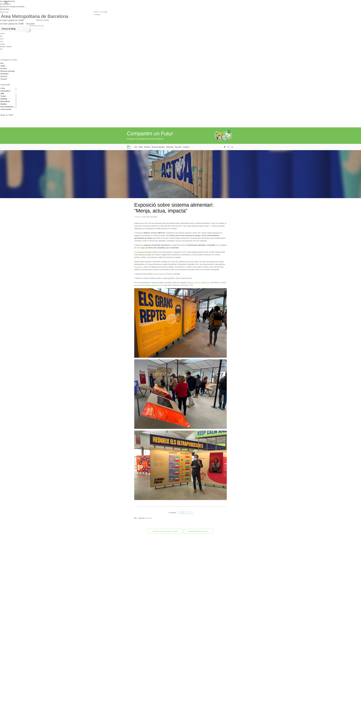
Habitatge (3, 99)
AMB (2, 93)
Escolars (3, 68)
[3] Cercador (4, 9)
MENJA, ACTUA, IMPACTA (198, 283)
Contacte (3, 79)
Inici (1, 63)
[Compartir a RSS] (232, 147)
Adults (2, 66)
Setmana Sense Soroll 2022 (198, 531)
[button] (34, 12)
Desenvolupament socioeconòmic (7, 108)
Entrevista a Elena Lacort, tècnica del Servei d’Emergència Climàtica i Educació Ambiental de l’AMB (168, 531)
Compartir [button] (97, 14)
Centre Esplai (159, 274)
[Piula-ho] (182, 512)
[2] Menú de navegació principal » (12, 7)
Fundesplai (138, 267)
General (149, 518)
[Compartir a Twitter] (228, 147)
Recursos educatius (7, 71)
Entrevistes (4, 74)
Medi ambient (5, 101)
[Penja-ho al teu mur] (178, 512)
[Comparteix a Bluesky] (188, 512)
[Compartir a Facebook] (225, 147)
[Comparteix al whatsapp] (191, 512)
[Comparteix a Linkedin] (185, 512)
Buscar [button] (96, 12)
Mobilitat (3, 104)
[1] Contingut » (5, 4)
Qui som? (3, 76)
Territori (3, 96)
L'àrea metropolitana (5, 89)
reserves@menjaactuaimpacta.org (148, 285)
